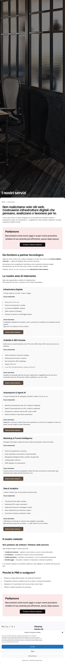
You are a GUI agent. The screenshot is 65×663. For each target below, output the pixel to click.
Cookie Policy (25, 660)
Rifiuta (32, 651)
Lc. (7, 627)
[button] (62, 632)
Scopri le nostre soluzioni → (13, 332)
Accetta (32, 646)
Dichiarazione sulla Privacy (35, 660)
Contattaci (59, 39)
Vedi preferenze (32, 656)
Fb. (3, 627)
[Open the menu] (4, 39)
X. (12, 627)
